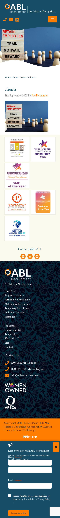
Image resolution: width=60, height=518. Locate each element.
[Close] (56, 447)
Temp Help (10, 334)
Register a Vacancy (14, 295)
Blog (7, 342)
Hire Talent (11, 291)
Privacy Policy (31, 422)
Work (8, 338)
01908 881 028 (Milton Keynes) (27, 369)
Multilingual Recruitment (18, 304)
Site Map (44, 422)
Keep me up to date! (19, 513)
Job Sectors (10, 325)
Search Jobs (10, 316)
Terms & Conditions (15, 426)
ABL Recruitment (15, 8)
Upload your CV (13, 330)
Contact (9, 347)
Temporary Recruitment (17, 308)
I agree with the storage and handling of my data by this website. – (31, 499)
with (13, 338)
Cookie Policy (34, 426)
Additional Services (15, 312)
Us (18, 338)
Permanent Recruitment (17, 299)
